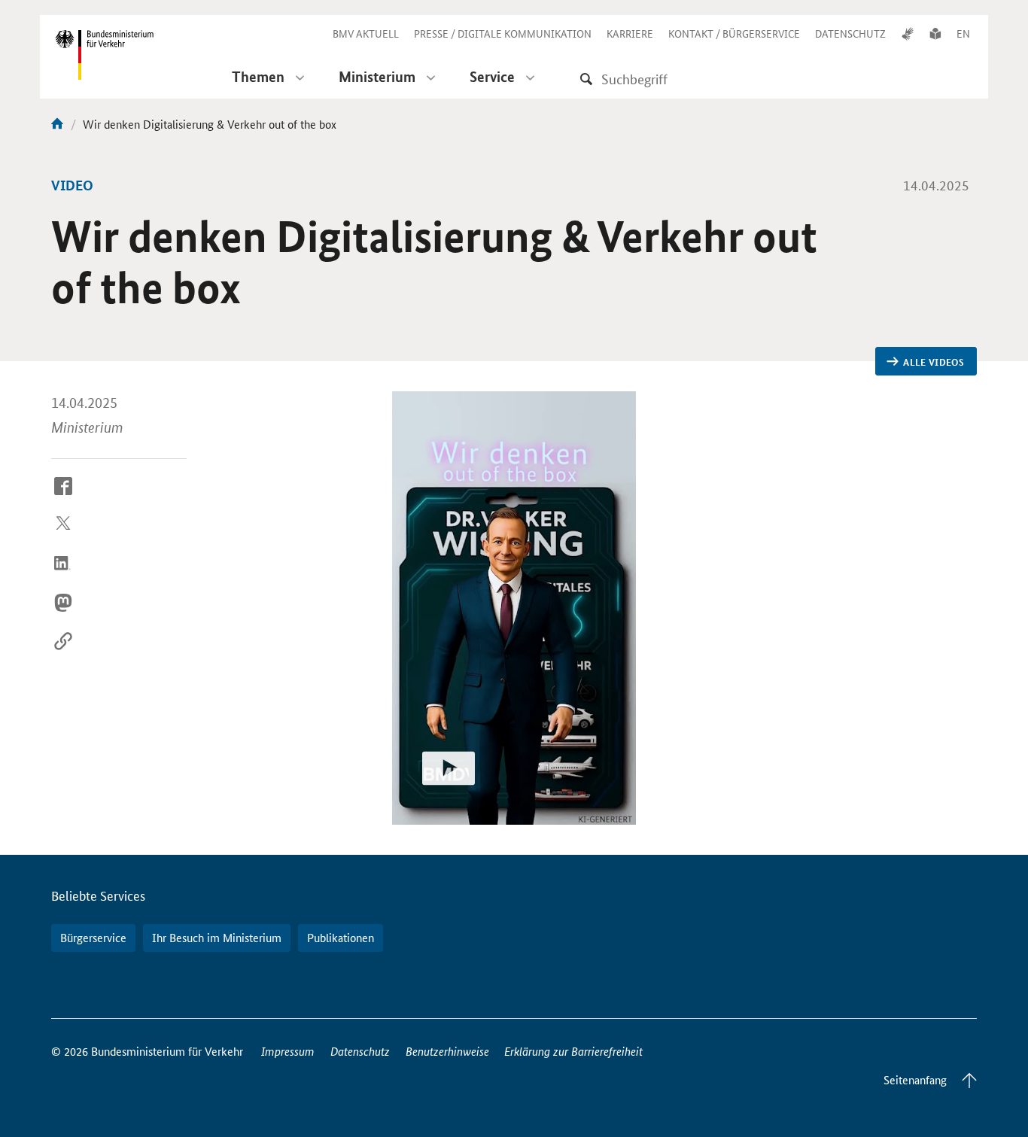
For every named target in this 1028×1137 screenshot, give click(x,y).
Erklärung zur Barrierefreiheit (573, 1051)
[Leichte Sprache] (935, 33)
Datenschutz (360, 1051)
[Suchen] (586, 78)
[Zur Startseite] (57, 124)
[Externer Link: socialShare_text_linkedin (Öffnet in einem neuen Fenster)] (63, 574)
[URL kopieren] (63, 653)
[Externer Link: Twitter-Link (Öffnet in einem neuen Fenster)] (63, 536)
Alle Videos (933, 362)
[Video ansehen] (514, 608)
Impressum (288, 1051)
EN (963, 33)
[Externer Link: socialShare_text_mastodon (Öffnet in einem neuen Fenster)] (63, 614)
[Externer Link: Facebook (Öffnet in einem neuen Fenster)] (63, 497)
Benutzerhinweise (447, 1051)
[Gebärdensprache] (907, 33)
